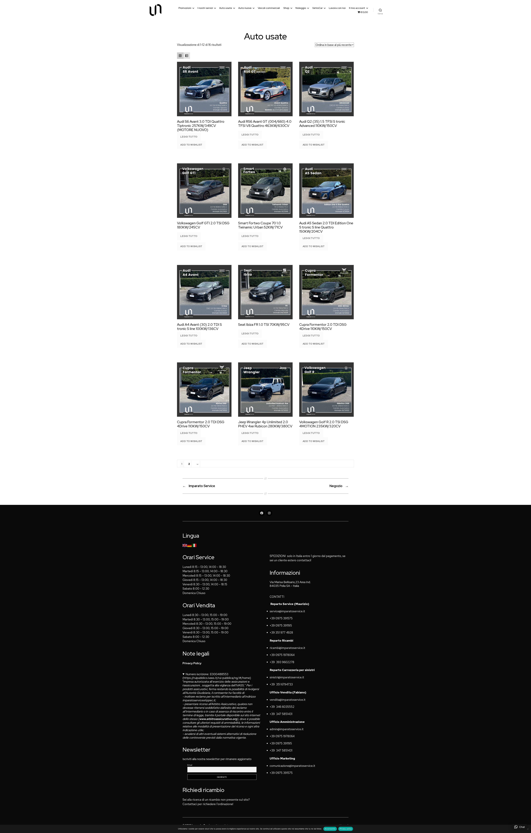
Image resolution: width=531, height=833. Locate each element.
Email (189, 765)
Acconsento (330, 829)
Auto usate (225, 8)
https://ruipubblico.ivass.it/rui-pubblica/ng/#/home (217, 678)
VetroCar (317, 8)
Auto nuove (245, 8)
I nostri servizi (205, 8)
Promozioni (185, 8)
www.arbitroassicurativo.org (218, 719)
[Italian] (194, 545)
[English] (185, 545)
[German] (189, 545)
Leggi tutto (188, 136)
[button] (519, 827)
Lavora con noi (337, 8)
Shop (286, 8)
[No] (527, 828)
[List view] (186, 55)
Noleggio (301, 8)
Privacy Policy (192, 663)
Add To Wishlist (191, 144)
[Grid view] (180, 55)
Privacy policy (346, 829)
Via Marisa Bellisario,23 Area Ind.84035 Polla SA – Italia (290, 584)
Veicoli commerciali (269, 8)
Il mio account (357, 8)
